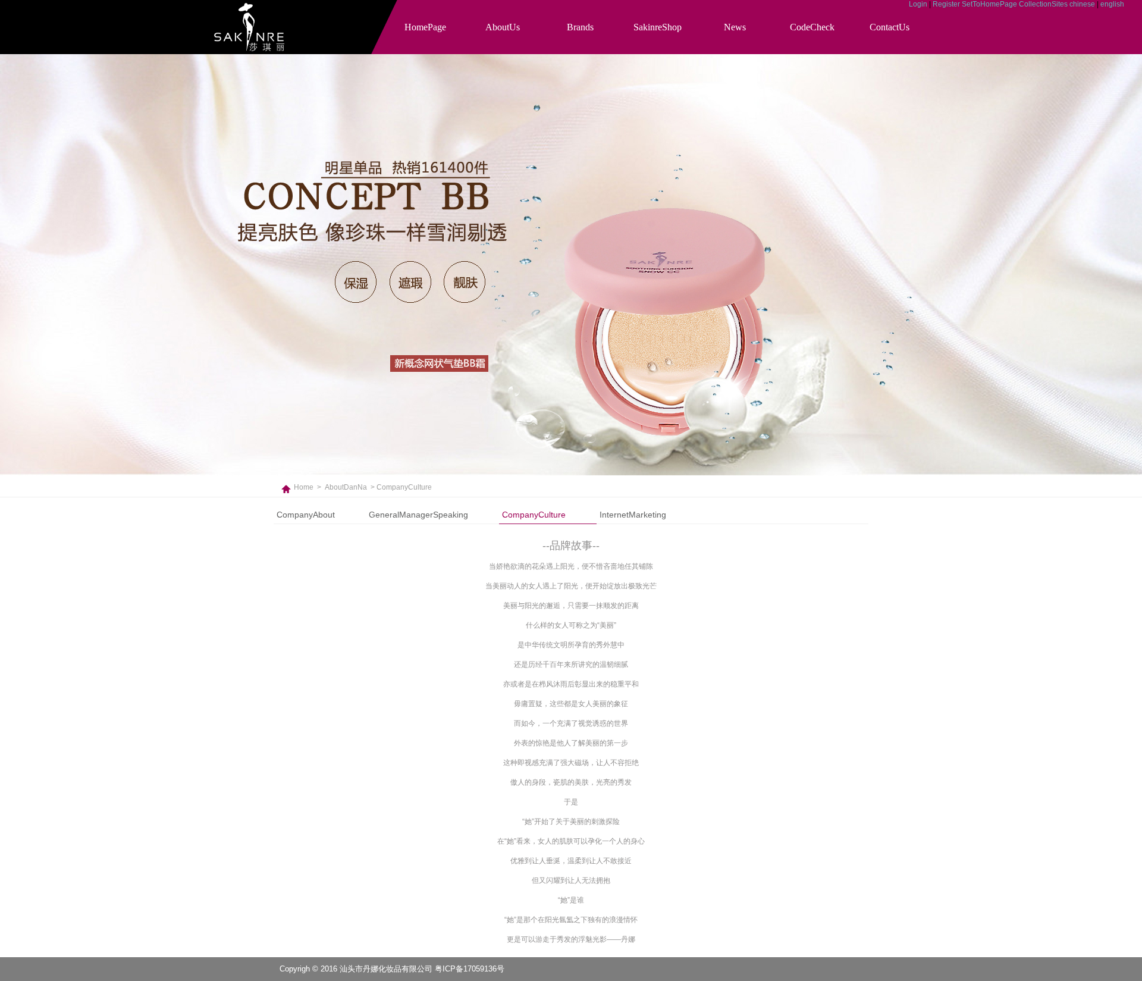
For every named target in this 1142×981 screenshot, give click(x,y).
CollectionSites (1043, 4)
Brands (580, 27)
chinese (1082, 4)
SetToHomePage (989, 4)
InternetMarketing (633, 514)
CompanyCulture (534, 514)
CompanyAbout (306, 514)
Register (946, 4)
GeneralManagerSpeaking (418, 514)
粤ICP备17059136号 (469, 968)
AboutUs (502, 27)
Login (918, 4)
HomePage (425, 27)
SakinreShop (657, 27)
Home (303, 487)
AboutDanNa (346, 487)
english (1112, 4)
